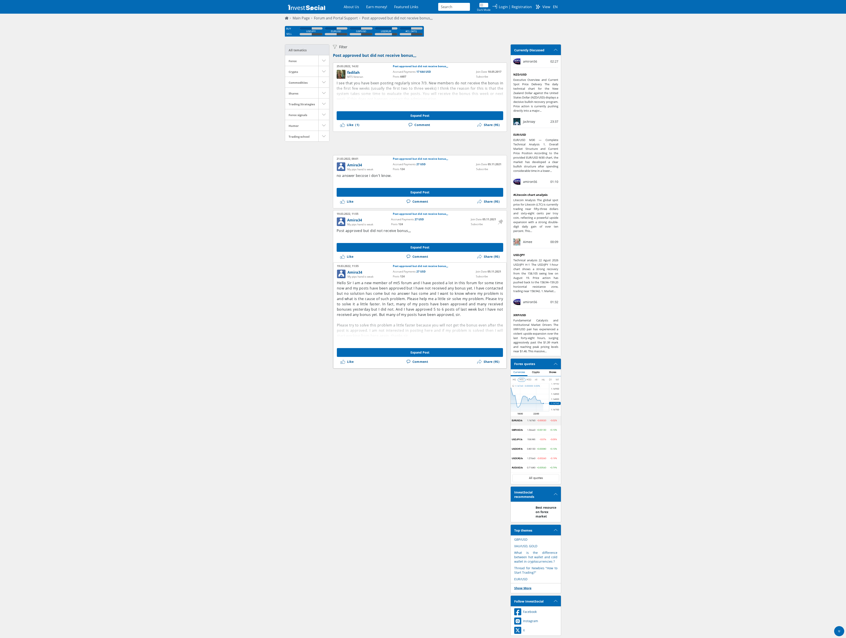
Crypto (293, 72)
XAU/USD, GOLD (525, 546)
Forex (293, 61)
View (546, 6)
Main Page (301, 18)
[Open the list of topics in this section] (324, 60)
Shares (293, 93)
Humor (294, 126)
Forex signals (298, 115)
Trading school (299, 137)
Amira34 (354, 165)
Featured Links (406, 6)
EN (555, 6)
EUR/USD (520, 579)
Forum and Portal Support (336, 18)
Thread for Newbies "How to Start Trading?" (535, 570)
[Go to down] (839, 631)
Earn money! (376, 6)
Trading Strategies (302, 104)
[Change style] (538, 7)
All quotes (536, 478)
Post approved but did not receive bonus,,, (397, 18)
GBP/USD (520, 539)
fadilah (353, 72)
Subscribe (482, 76)
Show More (522, 588)
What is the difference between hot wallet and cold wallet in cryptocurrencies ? (535, 557)
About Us (351, 6)
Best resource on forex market (546, 511)
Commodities (298, 83)
